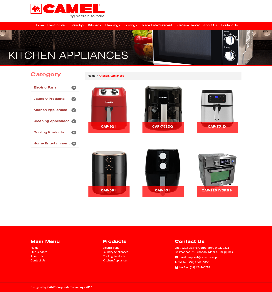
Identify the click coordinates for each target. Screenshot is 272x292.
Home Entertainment (156, 25)
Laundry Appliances (115, 252)
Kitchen (93, 25)
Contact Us (229, 25)
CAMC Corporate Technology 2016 (69, 287)
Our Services (39, 252)
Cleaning (111, 25)
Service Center (188, 25)
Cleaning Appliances (51, 121)
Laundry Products (49, 99)
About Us (210, 25)
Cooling (129, 25)
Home (39, 25)
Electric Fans (44, 87)
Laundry (76, 25)
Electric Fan (56, 25)
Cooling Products (48, 132)
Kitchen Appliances (50, 110)
